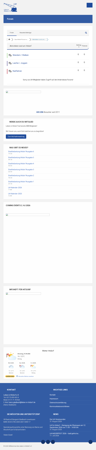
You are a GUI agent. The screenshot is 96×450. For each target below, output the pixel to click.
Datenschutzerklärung (58, 403)
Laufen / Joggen (20, 63)
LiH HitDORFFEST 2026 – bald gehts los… (64, 433)
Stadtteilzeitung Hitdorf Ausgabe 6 (21, 151)
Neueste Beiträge (25, 32)
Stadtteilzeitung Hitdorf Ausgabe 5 (21, 157)
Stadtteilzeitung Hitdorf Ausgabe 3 (21, 169)
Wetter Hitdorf (48, 351)
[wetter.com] (10, 377)
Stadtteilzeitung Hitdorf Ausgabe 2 (21, 175)
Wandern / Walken (21, 55)
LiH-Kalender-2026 (15, 188)
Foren (12, 32)
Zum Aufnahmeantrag (16, 136)
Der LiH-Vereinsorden (57, 419)
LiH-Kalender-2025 (15, 194)
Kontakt (52, 395)
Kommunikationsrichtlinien (59, 406)
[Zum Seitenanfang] (90, 442)
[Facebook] (48, 442)
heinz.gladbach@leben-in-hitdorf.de (22, 402)
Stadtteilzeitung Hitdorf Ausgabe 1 (21, 182)
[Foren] (9, 39)
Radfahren (17, 71)
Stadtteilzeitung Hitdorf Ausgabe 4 (21, 164)
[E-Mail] (43, 442)
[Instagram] (53, 442)
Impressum (54, 399)
